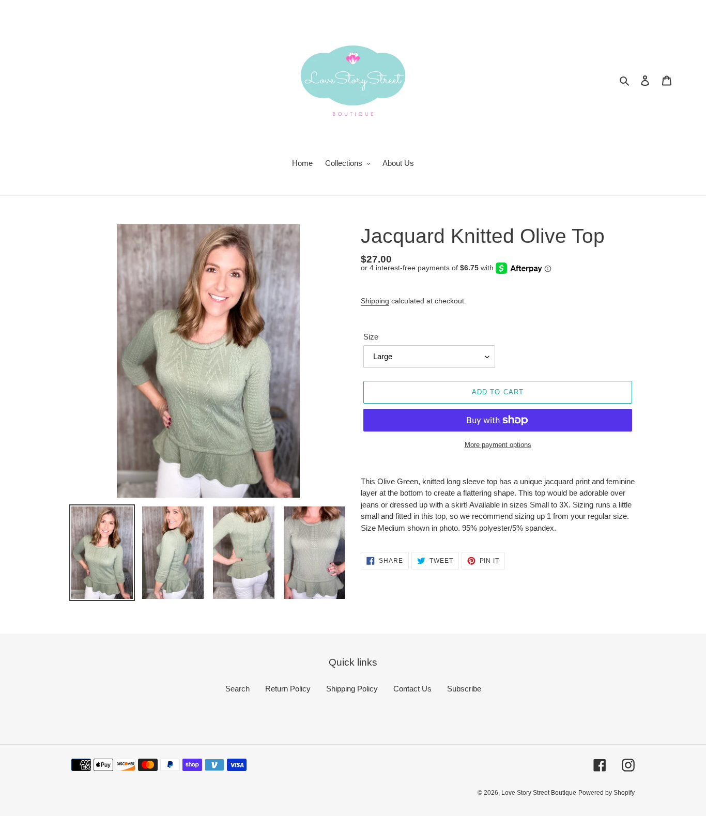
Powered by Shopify (606, 792)
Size (370, 336)
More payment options (498, 445)
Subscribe (464, 688)
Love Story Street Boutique (538, 792)
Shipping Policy (352, 688)
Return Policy (288, 688)
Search (237, 688)
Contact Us (412, 688)
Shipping (375, 301)
